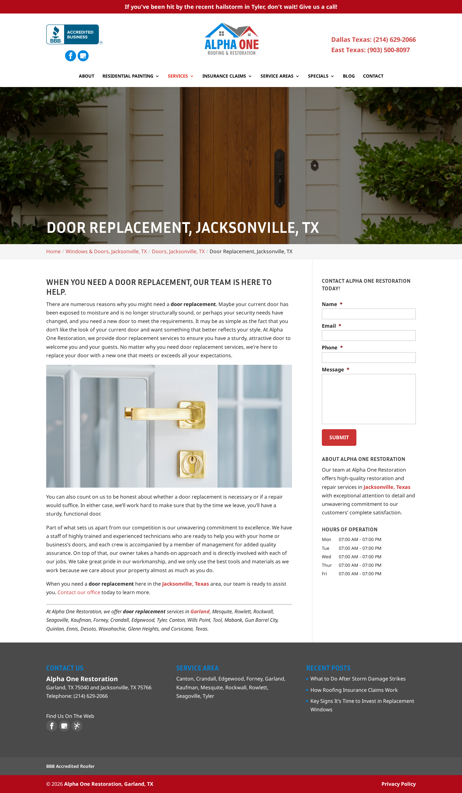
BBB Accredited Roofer (70, 766)
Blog (349, 76)
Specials (318, 76)
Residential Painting (127, 76)
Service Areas (277, 76)
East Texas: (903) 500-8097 (370, 49)
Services (178, 76)
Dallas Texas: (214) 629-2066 (373, 39)
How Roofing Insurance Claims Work (354, 689)
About (86, 76)
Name (332, 304)
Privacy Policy (399, 783)
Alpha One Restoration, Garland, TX (108, 783)
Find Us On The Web (70, 716)
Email (331, 326)
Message (335, 369)
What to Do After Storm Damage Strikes (358, 678)
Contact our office (79, 592)
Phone (332, 347)
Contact (373, 76)
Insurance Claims (224, 76)
